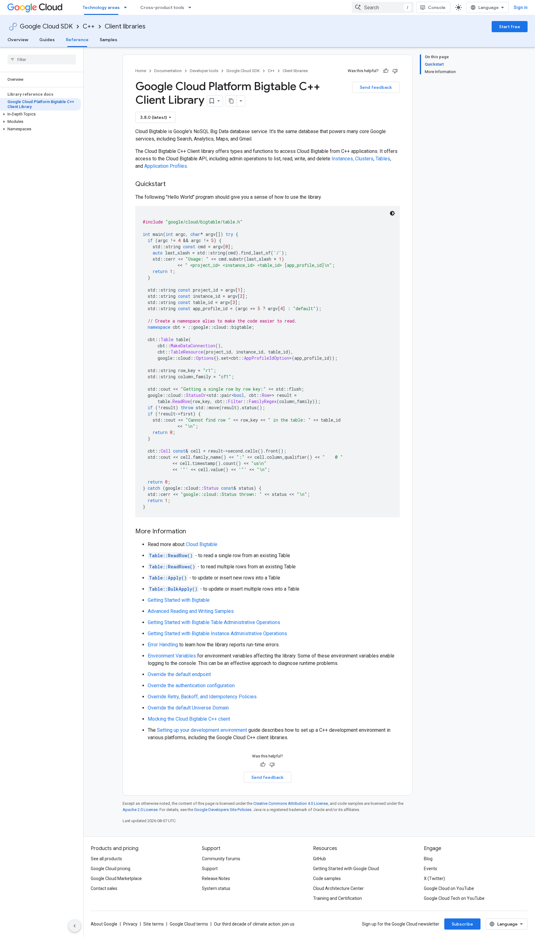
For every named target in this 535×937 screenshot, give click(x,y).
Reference (77, 39)
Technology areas (101, 7)
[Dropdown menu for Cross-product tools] (191, 7)
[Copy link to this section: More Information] (192, 532)
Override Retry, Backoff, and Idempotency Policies (202, 697)
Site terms (153, 924)
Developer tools (204, 70)
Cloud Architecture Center (338, 888)
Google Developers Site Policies (222, 809)
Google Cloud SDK (46, 26)
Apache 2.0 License (140, 809)
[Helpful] (385, 71)
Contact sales (104, 888)
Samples (108, 39)
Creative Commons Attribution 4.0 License (290, 803)
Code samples (327, 878)
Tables (383, 159)
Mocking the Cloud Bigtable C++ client (189, 719)
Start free (509, 26)
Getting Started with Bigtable (179, 600)
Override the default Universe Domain (188, 708)
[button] (40, 114)
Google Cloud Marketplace (116, 878)
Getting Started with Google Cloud (346, 868)
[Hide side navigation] (74, 926)
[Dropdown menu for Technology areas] (127, 7)
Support (210, 868)
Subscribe (462, 924)
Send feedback (376, 87)
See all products (106, 858)
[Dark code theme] (392, 213)
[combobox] (383, 7)
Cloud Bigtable (201, 544)
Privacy (130, 924)
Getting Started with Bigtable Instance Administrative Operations (217, 633)
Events (430, 868)
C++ (89, 26)
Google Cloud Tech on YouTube (454, 898)
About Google (104, 924)
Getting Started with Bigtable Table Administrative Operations (214, 622)
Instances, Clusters (352, 159)
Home (140, 70)
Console (437, 7)
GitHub (319, 858)
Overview (17, 39)
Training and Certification (337, 898)
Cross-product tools (162, 7)
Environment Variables (172, 656)
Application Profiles (165, 166)
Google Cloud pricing (110, 868)
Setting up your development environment (202, 730)
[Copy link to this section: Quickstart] (172, 184)
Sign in (521, 7)
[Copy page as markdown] (231, 101)
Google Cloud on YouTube (449, 888)
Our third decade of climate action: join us (254, 924)
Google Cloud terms (189, 924)
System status (216, 888)
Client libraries (125, 26)
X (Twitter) (434, 878)
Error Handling (163, 645)
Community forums (221, 858)
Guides (47, 39)
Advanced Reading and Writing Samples (191, 611)
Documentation (168, 70)
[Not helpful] (395, 71)
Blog (428, 858)
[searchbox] (41, 59)
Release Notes (216, 878)
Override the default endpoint (179, 674)
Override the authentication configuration (191, 685)
